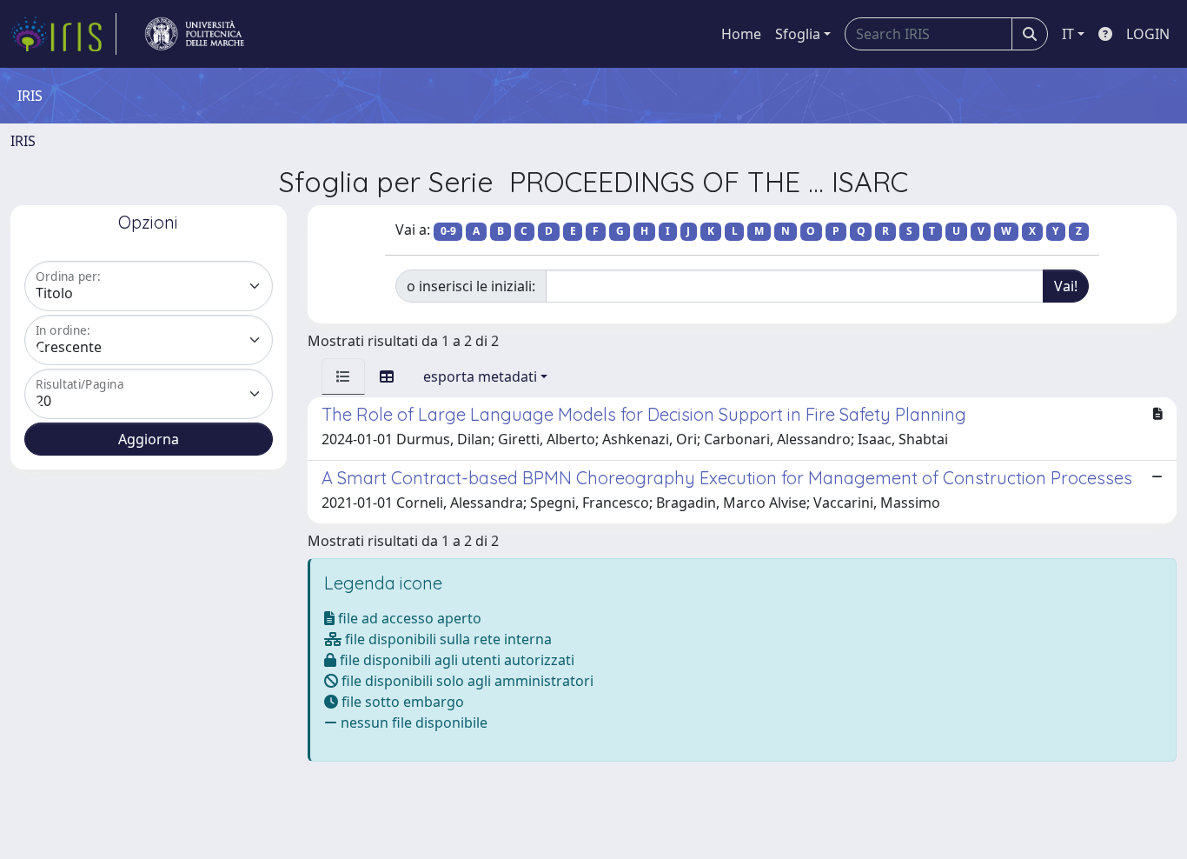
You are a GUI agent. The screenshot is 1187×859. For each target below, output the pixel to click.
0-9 (448, 230)
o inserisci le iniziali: (471, 286)
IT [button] (1068, 33)
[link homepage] (63, 34)
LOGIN (1148, 33)
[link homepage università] (194, 34)
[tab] (343, 376)
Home (741, 33)
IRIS (23, 140)
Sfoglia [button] (797, 33)
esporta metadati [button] (480, 376)
